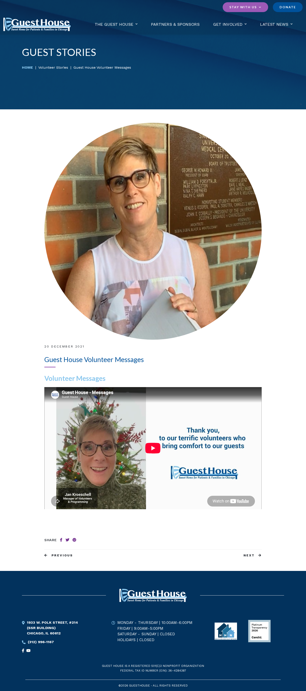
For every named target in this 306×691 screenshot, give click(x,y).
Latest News (274, 24)
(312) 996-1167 (41, 642)
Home (27, 67)
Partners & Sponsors (175, 24)
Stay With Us (243, 7)
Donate (288, 7)
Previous (61, 555)
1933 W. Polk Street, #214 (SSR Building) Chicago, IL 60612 (52, 627)
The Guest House (114, 24)
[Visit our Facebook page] (29, 650)
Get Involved (227, 24)
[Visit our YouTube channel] (24, 650)
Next (250, 555)
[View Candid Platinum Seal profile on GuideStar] (259, 631)
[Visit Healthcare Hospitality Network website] (226, 631)
